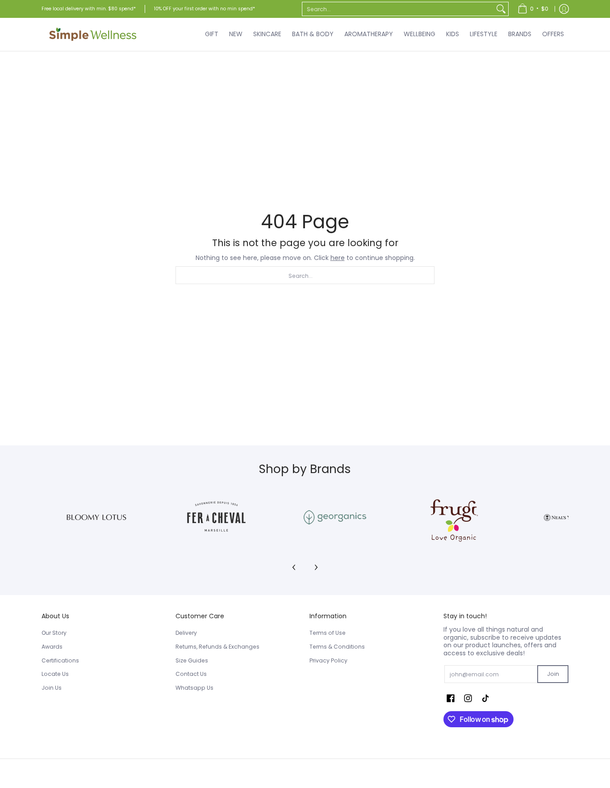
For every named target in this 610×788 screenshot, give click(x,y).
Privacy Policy (328, 660)
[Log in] (564, 9)
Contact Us (191, 674)
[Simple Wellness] (93, 34)
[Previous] (294, 567)
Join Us (52, 688)
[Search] (501, 9)
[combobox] (398, 9)
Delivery (186, 633)
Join (553, 674)
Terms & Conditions (337, 646)
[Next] (316, 567)
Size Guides (191, 660)
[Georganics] (335, 517)
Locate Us (55, 674)
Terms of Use (327, 633)
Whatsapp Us (194, 688)
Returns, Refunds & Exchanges (217, 646)
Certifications (60, 660)
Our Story (54, 633)
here (337, 257)
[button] (450, 698)
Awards (52, 646)
